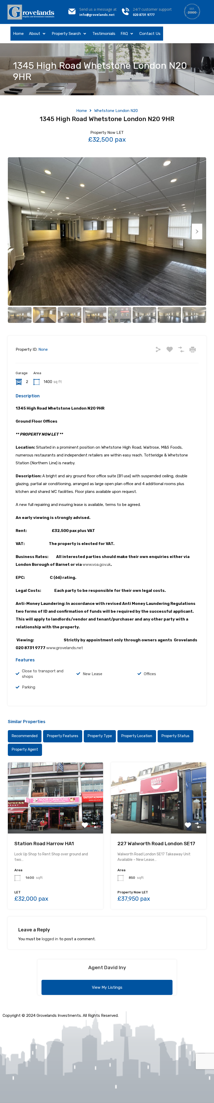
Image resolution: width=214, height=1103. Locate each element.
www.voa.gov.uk (96, 564)
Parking (28, 687)
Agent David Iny (107, 967)
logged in (50, 939)
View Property (55, 819)
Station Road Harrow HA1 (44, 844)
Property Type (100, 736)
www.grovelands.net (64, 647)
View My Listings (107, 987)
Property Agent (25, 749)
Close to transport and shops (42, 674)
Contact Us (149, 33)
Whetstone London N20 (116, 110)
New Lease (92, 674)
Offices (150, 674)
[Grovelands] (31, 12)
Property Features (62, 736)
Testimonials (103, 33)
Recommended (25, 736)
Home (18, 33)
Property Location (136, 736)
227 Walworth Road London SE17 (156, 844)
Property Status (175, 736)
